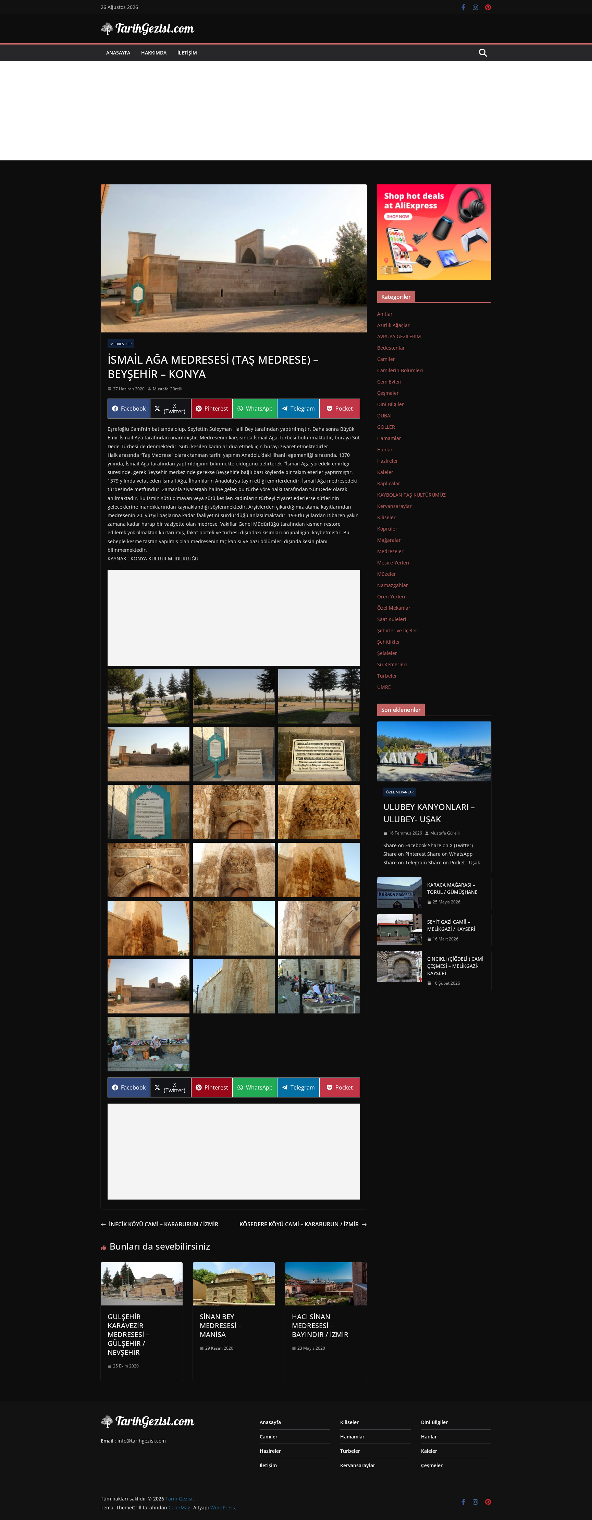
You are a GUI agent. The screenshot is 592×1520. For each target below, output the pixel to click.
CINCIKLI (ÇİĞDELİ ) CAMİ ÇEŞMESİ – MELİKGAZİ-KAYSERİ (455, 966)
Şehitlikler (388, 642)
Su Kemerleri (392, 664)
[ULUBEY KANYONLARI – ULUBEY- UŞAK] (434, 751)
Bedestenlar (391, 347)
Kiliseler (386, 517)
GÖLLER (386, 427)
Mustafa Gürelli (167, 389)
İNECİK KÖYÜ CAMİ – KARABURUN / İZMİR (163, 1224)
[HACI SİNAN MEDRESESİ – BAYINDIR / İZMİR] (326, 1267)
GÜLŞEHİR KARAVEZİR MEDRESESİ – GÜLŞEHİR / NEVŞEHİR (128, 1334)
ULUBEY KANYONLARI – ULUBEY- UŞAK (429, 813)
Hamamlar (389, 438)
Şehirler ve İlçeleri (398, 630)
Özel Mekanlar (393, 608)
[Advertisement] (296, 112)
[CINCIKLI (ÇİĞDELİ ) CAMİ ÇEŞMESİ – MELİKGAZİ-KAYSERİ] (399, 971)
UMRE (384, 687)
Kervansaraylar (394, 506)
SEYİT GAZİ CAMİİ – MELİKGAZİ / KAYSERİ (451, 925)
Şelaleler (387, 653)
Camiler (386, 359)
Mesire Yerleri (393, 562)
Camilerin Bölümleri (400, 370)
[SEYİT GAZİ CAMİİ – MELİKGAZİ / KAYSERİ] (399, 930)
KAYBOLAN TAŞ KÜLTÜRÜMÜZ (411, 494)
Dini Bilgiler (390, 404)
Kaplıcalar (388, 483)
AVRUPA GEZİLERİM (399, 336)
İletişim (187, 52)
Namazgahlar (392, 585)
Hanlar (385, 449)
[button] (148, 696)
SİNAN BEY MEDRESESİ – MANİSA (221, 1325)
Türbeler (387, 675)
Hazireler (387, 461)
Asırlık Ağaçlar (393, 325)
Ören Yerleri (391, 596)
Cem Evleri (389, 381)
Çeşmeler (388, 393)
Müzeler (386, 574)
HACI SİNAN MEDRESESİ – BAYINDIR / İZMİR (320, 1325)
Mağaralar (389, 540)
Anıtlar (385, 314)
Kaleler (385, 472)
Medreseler (121, 343)
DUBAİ (384, 415)
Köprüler (387, 528)
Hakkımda (153, 52)
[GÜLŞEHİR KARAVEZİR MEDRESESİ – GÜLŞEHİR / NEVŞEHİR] (142, 1267)
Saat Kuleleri (391, 619)
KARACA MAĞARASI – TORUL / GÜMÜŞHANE (452, 888)
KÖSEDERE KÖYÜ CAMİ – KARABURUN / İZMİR (299, 1224)
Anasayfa (118, 52)
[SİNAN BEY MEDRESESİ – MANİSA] (234, 1267)
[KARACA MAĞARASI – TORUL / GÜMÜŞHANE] (399, 893)
